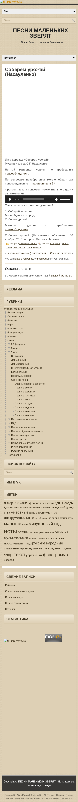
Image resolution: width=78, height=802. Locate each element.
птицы (28, 543)
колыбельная (41, 518)
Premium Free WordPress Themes (51, 798)
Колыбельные (19, 371)
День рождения (20, 363)
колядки (54, 518)
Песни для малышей (23, 427)
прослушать (19, 247)
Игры (10, 324)
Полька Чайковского (16, 603)
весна (40, 507)
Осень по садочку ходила (19, 591)
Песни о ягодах (23, 403)
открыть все (11, 308)
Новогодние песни (21, 375)
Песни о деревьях (25, 391)
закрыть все (26, 308)
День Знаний (18, 359)
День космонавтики (15, 507)
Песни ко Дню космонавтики (27, 431)
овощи (65, 243)
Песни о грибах (23, 387)
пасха (32, 532)
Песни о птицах (24, 399)
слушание (34, 548)
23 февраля (18, 344)
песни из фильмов (38, 538)
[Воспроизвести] (10, 199)
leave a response (23, 258)
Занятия (12, 320)
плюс (51, 538)
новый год (51, 523)
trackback (42, 258)
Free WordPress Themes (20, 798)
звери (40, 512)
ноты (57, 243)
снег (45, 548)
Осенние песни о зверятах (30, 383)
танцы (8, 555)
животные (20, 512)
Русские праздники (22, 450)
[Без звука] (57, 199)
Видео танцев (15, 312)
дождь (70, 507)
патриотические (44, 532)
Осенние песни (20, 379)
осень (9, 247)
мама (25, 524)
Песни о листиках (25, 395)
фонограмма (55, 554)
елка (7, 512)
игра (52, 243)
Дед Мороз (48, 503)
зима (47, 512)
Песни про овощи (28, 243)
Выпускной (17, 356)
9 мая (14, 352)
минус (34, 523)
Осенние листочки (60, 253)
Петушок (10, 609)
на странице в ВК (43, 183)
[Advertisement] (39, 117)
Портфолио (14, 454)
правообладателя (16, 173)
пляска (59, 538)
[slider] (65, 199)
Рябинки (10, 585)
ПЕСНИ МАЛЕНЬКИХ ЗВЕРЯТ (40, 33)
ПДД (13, 423)
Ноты (11, 340)
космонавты (66, 518)
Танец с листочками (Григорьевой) (26, 253)
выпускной (59, 507)
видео (47, 507)
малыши (12, 523)
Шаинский (31, 507)
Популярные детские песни (27, 442)
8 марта (15, 348)
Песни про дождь (24, 407)
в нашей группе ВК (61, 275)
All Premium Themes (54, 794)
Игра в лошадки (14, 597)
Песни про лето (20, 439)
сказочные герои (15, 548)
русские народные (47, 542)
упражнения (34, 555)
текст (29, 247)
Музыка (12, 336)
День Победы (64, 503)
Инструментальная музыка (26, 367)
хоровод (37, 247)
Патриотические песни (24, 419)
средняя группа (60, 548)
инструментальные (19, 517)
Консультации (15, 332)
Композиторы (15, 328)
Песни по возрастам (22, 435)
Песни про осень (24, 415)
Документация (16, 316)
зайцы (32, 512)
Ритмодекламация (21, 446)
